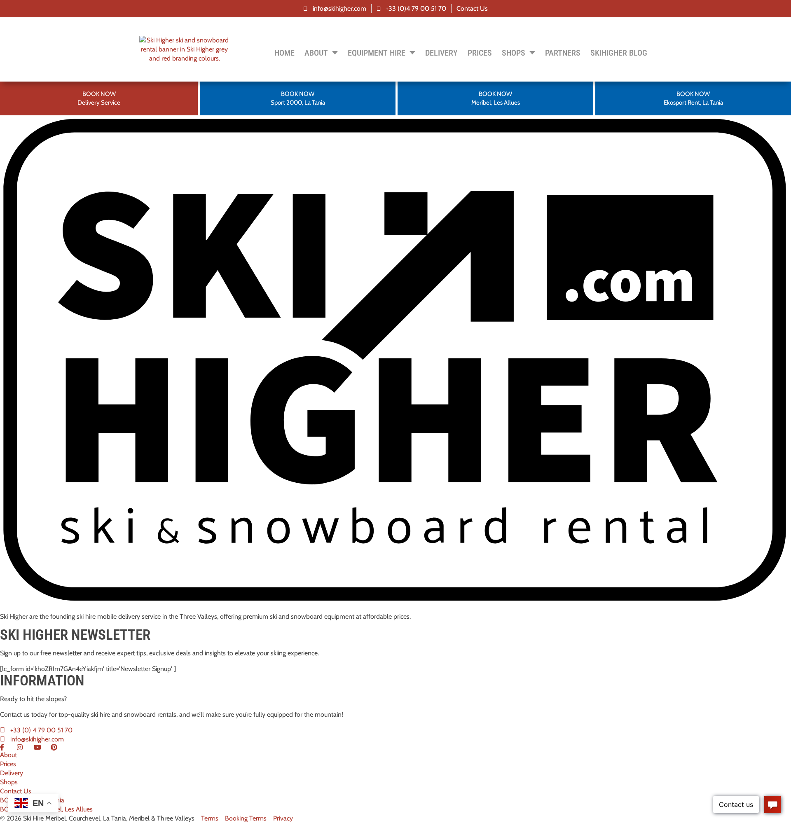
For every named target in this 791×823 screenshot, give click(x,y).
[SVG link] (395, 360)
